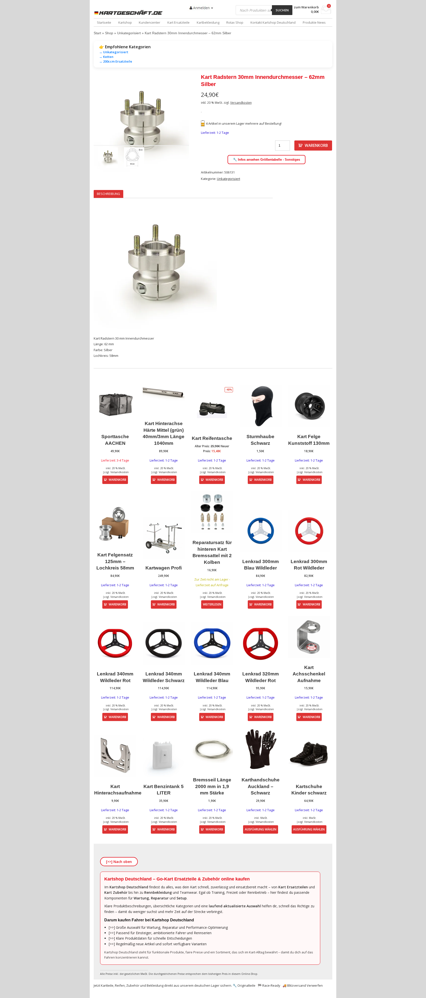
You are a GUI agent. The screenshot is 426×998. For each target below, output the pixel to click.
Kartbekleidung (208, 22)
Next (196, 125)
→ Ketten (106, 56)
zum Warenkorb (306, 7)
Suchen (282, 10)
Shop (109, 33)
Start (97, 33)
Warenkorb (316, 145)
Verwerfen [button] (315, 985)
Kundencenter (149, 22)
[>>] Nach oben (119, 861)
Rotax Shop (234, 22)
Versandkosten (241, 102)
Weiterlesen (212, 604)
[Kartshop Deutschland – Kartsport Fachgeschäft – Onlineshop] (129, 12)
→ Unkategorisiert (113, 52)
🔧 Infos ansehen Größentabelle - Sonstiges (266, 159)
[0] (326, 12)
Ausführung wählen (260, 829)
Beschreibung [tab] (108, 193)
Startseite (104, 22)
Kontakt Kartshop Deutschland (273, 22)
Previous (86, 125)
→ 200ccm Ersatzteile (115, 61)
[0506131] (141, 124)
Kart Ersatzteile (178, 22)
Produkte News (314, 22)
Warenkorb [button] (117, 480)
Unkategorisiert (129, 33)
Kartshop (125, 22)
